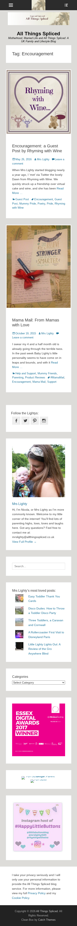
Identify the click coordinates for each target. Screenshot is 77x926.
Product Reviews (35, 377)
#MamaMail (57, 377)
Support (51, 381)
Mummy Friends (47, 373)
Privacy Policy (37, 893)
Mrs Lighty (43, 159)
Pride (50, 203)
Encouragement (43, 199)
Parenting (17, 377)
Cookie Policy (20, 897)
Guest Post (22, 199)
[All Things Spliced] (39, 5)
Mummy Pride (27, 203)
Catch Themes (47, 919)
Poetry (41, 203)
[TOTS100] (39, 779)
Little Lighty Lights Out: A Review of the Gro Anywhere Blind (44, 649)
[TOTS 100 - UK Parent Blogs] (38, 776)
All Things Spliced (38, 33)
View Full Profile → (24, 541)
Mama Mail (39, 381)
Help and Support (25, 373)
